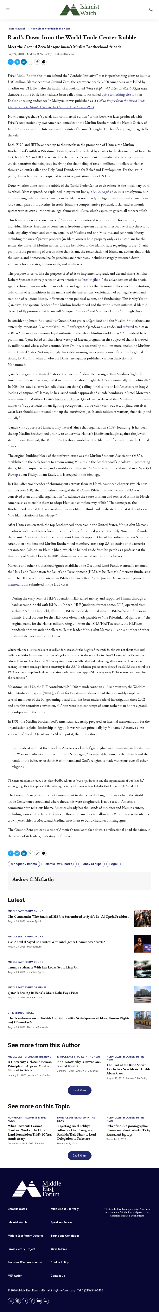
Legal (113, 864)
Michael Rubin (34, 946)
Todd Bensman (37, 1143)
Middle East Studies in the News (29, 1056)
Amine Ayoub (34, 921)
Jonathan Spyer (35, 972)
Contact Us (58, 1275)
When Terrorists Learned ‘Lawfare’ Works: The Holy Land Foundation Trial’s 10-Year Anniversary (30, 1132)
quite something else (116, 94)
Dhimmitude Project (22, 1012)
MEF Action (15, 1275)
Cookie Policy (60, 1262)
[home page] (79, 1188)
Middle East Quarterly (65, 1208)
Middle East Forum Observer (27, 987)
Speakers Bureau (62, 1222)
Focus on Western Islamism (25, 1262)
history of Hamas (67, 399)
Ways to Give (59, 1249)
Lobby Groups (91, 864)
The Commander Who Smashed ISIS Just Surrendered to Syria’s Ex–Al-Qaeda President (68, 916)
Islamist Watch (17, 28)
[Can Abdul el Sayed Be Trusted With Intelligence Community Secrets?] (142, 944)
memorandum (18, 584)
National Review (64, 54)
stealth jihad (91, 279)
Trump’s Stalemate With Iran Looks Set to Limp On (43, 967)
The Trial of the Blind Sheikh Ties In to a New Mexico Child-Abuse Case (128, 1069)
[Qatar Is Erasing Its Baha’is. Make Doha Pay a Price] (142, 994)
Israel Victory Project (21, 1249)
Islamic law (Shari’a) (59, 864)
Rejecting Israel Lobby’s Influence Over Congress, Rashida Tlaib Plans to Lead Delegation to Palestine (76, 1132)
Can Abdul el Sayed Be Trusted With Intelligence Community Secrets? (56, 942)
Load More (79, 1090)
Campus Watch (17, 1208)
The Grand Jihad (101, 191)
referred (128, 327)
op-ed (18, 474)
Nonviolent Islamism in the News (50, 28)
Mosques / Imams (24, 864)
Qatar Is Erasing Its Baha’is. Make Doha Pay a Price (43, 992)
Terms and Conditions (65, 1235)
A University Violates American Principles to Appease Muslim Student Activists (30, 1065)
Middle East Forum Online (25, 911)
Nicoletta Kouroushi (37, 1027)
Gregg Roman (34, 997)
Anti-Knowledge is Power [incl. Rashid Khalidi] (79, 1063)
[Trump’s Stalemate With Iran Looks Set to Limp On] (142, 969)
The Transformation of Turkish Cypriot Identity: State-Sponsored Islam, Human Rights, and (69, 1020)
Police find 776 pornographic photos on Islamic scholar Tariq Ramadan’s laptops (128, 1130)
